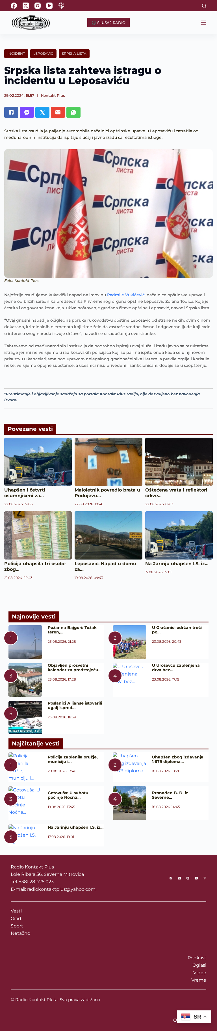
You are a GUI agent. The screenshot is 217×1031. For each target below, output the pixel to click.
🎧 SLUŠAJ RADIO (108, 22)
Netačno (20, 933)
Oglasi (199, 965)
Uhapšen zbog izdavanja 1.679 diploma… (177, 759)
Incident (16, 53)
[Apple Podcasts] (61, 6)
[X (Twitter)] (26, 6)
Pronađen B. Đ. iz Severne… (170, 795)
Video (199, 972)
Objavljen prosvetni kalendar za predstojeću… (74, 667)
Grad (16, 918)
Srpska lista (74, 53)
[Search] (204, 6)
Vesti (16, 911)
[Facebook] (14, 6)
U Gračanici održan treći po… (177, 630)
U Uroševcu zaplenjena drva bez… (176, 667)
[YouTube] (49, 6)
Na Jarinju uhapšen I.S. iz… (177, 563)
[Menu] (203, 22)
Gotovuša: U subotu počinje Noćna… (68, 795)
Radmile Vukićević (126, 294)
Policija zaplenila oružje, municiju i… (73, 759)
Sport (17, 926)
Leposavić (43, 53)
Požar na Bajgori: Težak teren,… (72, 630)
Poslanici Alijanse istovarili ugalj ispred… (75, 705)
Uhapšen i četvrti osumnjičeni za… (24, 492)
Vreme (198, 980)
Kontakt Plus (53, 95)
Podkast (197, 957)
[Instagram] (37, 6)
